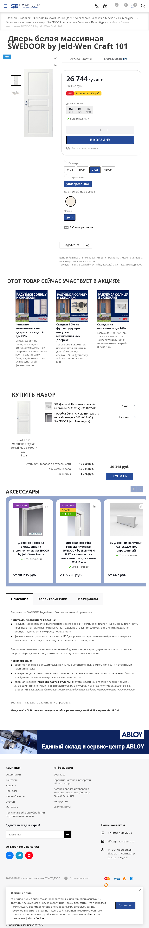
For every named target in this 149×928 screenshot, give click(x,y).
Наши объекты (15, 796)
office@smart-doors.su (120, 841)
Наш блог (11, 791)
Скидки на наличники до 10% (111, 326)
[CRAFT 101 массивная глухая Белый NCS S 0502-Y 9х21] (38, 102)
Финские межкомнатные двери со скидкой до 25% (29, 330)
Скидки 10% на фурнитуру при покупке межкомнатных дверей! (68, 332)
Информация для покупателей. (25, 925)
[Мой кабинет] (105, 6)
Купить (120, 476)
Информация (63, 767)
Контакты (12, 780)
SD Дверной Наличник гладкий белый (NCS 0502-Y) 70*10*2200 (75, 406)
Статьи (10, 801)
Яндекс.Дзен (29, 855)
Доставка (59, 774)
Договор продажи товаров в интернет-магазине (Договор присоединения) (72, 792)
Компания (13, 767)
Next (140, 489)
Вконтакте (10, 855)
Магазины (12, 807)
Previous (134, 489)
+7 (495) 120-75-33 (119, 833)
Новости (11, 785)
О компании (13, 774)
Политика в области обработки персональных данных (25, 814)
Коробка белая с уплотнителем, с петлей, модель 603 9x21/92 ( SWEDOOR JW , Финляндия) (76, 417)
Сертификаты (62, 806)
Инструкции (61, 801)
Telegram (19, 855)
